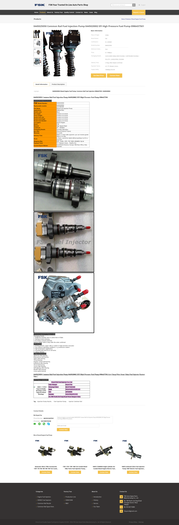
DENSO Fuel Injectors (44, 500)
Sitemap (141, 522)
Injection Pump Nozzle (44, 401)
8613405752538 (46, 421)
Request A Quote (138, 12)
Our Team (97, 507)
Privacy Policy (133, 522)
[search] (133, 5)
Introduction (97, 497)
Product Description (58, 84)
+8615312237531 (48, 418)
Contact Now (115, 75)
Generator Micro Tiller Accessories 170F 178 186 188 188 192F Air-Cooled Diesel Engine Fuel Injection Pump (46, 469)
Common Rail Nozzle (44, 503)
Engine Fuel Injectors (44, 497)
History (96, 500)
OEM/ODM (69, 500)
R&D (67, 503)
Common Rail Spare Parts (46, 507)
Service (96, 503)
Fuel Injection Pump (60, 401)
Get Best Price (98, 75)
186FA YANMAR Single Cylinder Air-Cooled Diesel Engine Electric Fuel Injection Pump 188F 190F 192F (104, 469)
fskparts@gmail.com (130, 511)
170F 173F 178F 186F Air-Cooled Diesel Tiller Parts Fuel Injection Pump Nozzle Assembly (75, 469)
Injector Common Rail (75, 401)
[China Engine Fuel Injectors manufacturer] (40, 5)
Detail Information (41, 84)
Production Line (71, 497)
